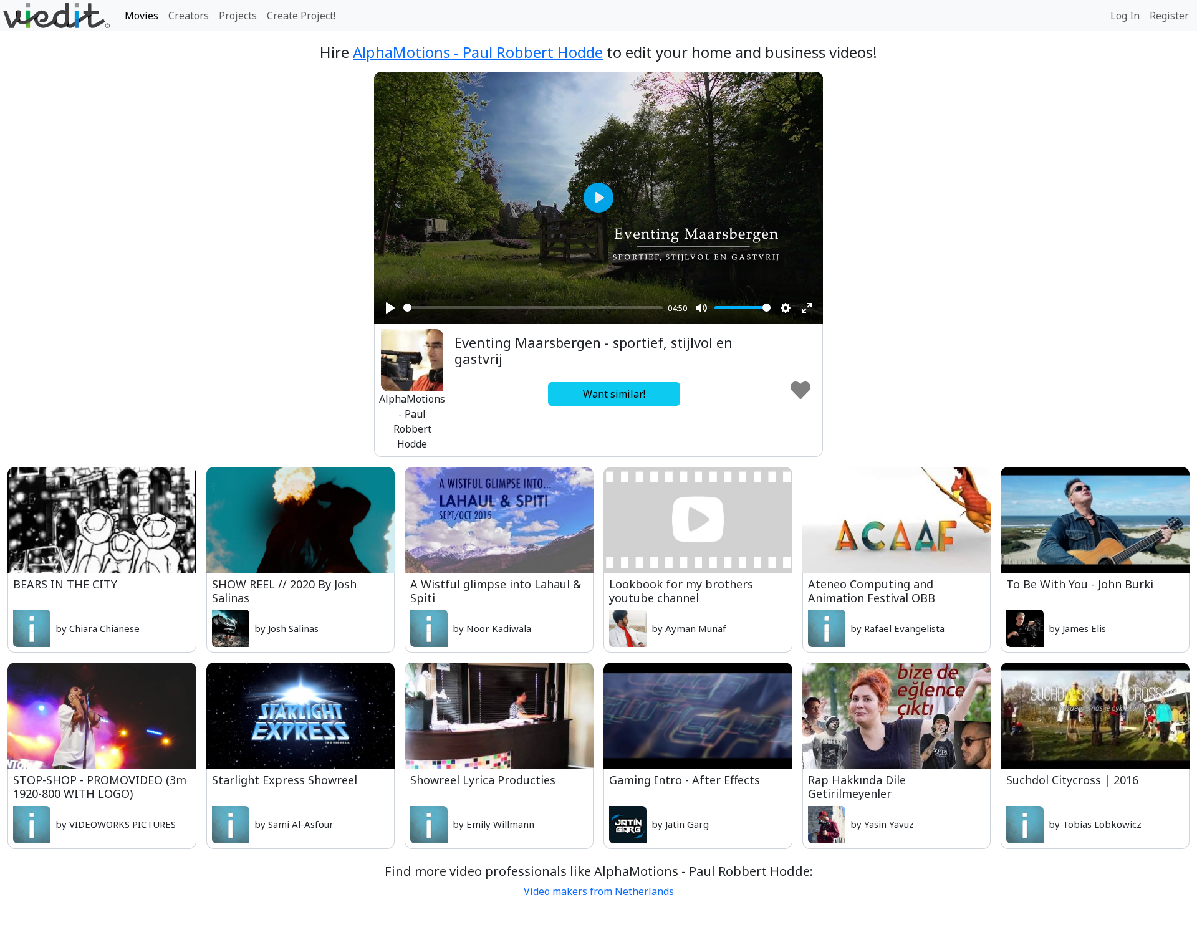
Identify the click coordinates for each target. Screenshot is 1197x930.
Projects (238, 15)
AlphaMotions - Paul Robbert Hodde (478, 52)
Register (1169, 15)
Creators (188, 15)
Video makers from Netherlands (599, 891)
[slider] (533, 308)
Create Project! (301, 15)
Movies (141, 15)
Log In (1125, 15)
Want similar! (614, 394)
